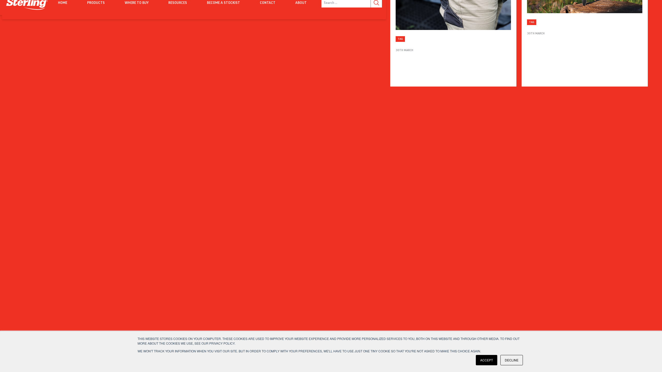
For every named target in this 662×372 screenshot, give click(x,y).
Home (62, 3)
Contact (267, 3)
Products (96, 3)
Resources (177, 3)
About (301, 3)
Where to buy (137, 3)
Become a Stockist (223, 3)
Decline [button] (511, 360)
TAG (400, 39)
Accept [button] (486, 360)
